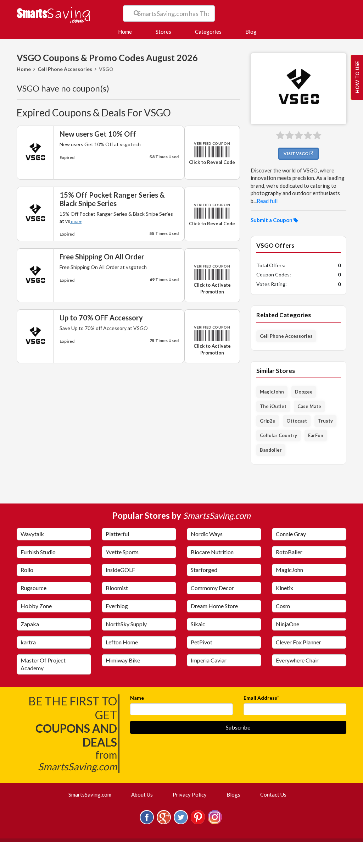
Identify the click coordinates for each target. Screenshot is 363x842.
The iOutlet (273, 406)
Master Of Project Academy (43, 664)
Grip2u (267, 421)
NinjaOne (287, 624)
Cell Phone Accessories (65, 69)
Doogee (304, 392)
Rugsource (33, 587)
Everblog (117, 605)
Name (137, 698)
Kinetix (284, 587)
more (76, 221)
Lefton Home (122, 642)
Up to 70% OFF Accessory (101, 317)
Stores (163, 31)
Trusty (325, 421)
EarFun (315, 435)
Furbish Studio (38, 552)
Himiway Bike (123, 660)
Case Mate (309, 406)
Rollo (27, 569)
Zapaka (30, 624)
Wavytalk (32, 533)
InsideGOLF (120, 569)
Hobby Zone (36, 605)
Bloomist (117, 587)
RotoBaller (289, 552)
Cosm (283, 605)
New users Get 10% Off (98, 134)
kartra (28, 642)
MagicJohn (272, 392)
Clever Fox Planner (298, 642)
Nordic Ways (207, 533)
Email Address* (261, 698)
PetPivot (201, 642)
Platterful (117, 533)
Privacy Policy (190, 794)
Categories (208, 31)
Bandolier (271, 450)
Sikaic (198, 624)
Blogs (233, 794)
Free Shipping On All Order (102, 256)
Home (128, 31)
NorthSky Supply (126, 624)
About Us (142, 794)
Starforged (204, 569)
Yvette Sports (122, 552)
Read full (267, 201)
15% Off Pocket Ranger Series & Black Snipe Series (112, 199)
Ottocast (296, 421)
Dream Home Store (214, 605)
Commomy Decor (212, 587)
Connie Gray (291, 533)
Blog (251, 31)
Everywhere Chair (297, 660)
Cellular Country (278, 435)
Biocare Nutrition (212, 552)
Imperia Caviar (209, 660)
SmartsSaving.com (92, 794)
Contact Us (273, 794)
